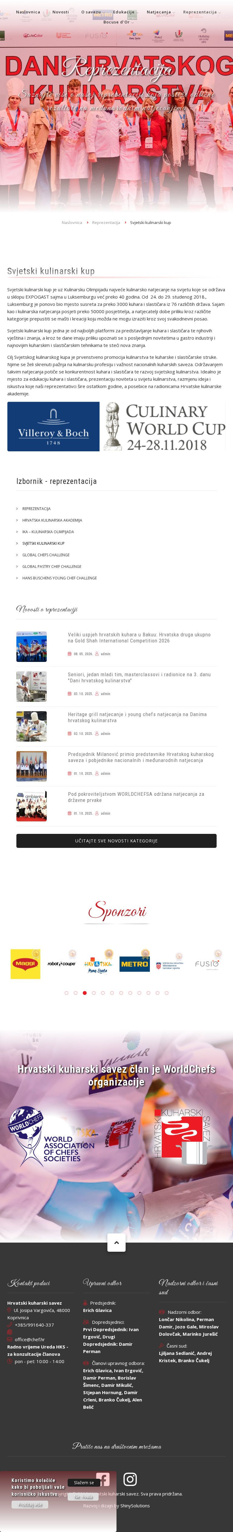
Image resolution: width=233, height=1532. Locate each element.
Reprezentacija (200, 12)
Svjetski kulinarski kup (43, 543)
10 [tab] (148, 993)
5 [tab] (103, 993)
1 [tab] (66, 993)
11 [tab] (157, 993)
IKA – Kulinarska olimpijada (48, 531)
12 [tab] (167, 993)
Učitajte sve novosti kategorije (116, 841)
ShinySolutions (135, 1505)
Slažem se (84, 1482)
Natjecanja (159, 12)
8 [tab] (130, 993)
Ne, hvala (83, 1496)
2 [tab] (76, 993)
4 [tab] (94, 993)
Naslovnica (28, 12)
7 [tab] (121, 993)
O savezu (91, 12)
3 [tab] (85, 993)
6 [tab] (112, 993)
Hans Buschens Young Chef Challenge (59, 578)
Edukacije (124, 12)
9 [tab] (139, 993)
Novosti (60, 12)
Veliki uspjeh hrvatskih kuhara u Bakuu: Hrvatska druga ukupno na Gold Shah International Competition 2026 (139, 637)
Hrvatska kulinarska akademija (52, 520)
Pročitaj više (30, 1504)
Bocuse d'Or (116, 22)
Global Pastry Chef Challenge (51, 566)
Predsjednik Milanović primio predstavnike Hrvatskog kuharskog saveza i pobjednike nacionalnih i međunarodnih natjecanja (141, 757)
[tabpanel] (115, 964)
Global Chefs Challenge (45, 555)
